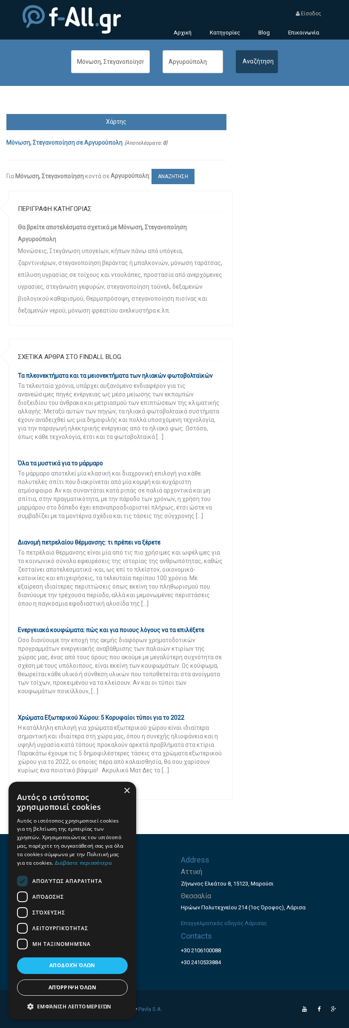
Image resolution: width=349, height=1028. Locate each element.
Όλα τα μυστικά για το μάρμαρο (60, 463)
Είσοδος (310, 14)
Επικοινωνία (303, 32)
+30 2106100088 (201, 950)
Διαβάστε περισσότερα (83, 862)
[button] (72, 1006)
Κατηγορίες (225, 32)
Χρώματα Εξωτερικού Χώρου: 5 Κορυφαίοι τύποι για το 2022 (101, 717)
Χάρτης (116, 121)
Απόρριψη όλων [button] (72, 987)
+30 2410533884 (201, 962)
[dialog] (72, 900)
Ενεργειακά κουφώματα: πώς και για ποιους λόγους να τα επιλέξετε (111, 629)
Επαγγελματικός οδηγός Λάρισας (224, 923)
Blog (264, 32)
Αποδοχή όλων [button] (72, 965)
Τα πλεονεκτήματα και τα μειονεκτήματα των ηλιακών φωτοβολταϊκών (115, 375)
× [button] (126, 791)
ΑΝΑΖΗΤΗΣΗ (173, 176)
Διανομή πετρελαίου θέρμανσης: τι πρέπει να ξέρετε (89, 542)
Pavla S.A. (150, 1009)
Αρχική (183, 32)
